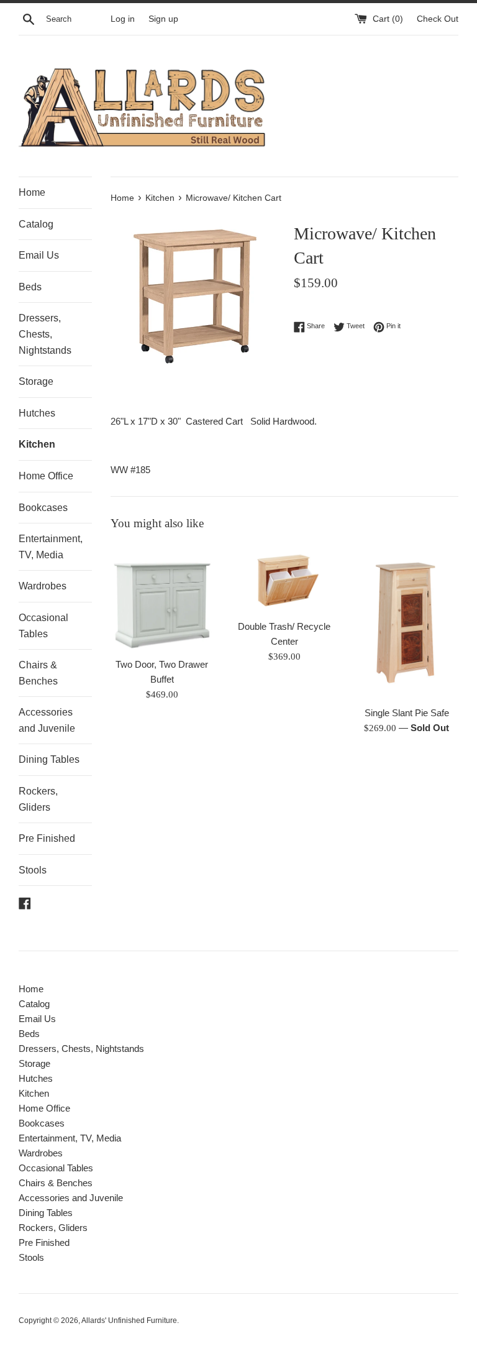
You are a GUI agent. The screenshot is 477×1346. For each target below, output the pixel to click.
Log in (123, 19)
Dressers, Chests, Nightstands (45, 334)
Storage (36, 381)
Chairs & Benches (38, 673)
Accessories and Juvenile (47, 720)
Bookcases (43, 507)
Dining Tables (49, 759)
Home (32, 192)
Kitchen (37, 444)
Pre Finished (47, 838)
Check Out (437, 19)
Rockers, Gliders (38, 799)
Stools (33, 870)
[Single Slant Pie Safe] (406, 621)
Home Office (46, 476)
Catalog (36, 224)
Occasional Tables (43, 625)
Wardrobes (42, 586)
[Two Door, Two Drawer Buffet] (162, 597)
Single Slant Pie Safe (407, 713)
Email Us (39, 255)
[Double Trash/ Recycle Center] (284, 578)
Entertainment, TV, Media (51, 546)
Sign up (163, 19)
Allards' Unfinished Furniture (129, 1320)
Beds (30, 287)
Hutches (37, 413)
